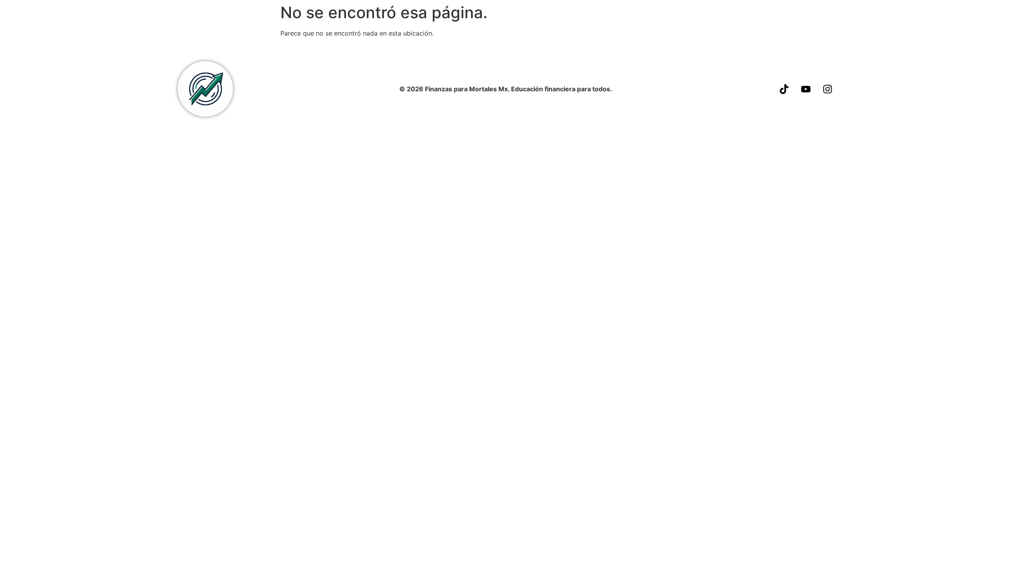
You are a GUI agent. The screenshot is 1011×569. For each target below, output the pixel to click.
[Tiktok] (784, 89)
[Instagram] (828, 89)
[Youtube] (806, 89)
